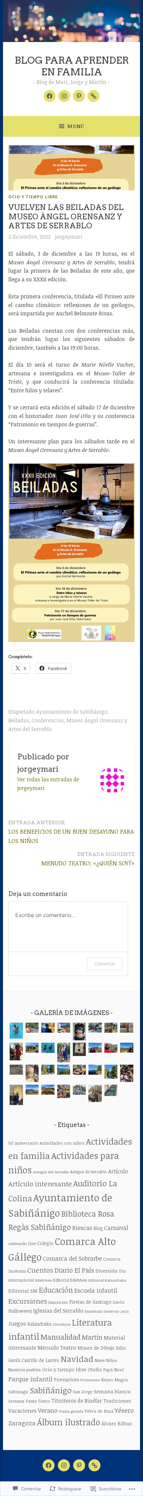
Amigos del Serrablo (51, 1171)
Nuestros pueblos (24, 1370)
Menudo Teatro (57, 1347)
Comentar (104, 963)
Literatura (62, 1324)
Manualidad (60, 1337)
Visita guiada (71, 1411)
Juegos (17, 1323)
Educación (56, 1290)
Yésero (124, 1410)
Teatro (44, 1401)
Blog (98, 1228)
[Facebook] (49, 96)
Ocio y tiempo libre (33, 197)
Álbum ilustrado (68, 1422)
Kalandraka (39, 1324)
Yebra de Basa (99, 1411)
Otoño (95, 1369)
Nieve (100, 1360)
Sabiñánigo (51, 1390)
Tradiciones (117, 1400)
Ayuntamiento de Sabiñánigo (71, 711)
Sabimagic (18, 1392)
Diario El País (74, 1270)
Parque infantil (30, 1379)
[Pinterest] (78, 96)
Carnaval (116, 1228)
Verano (48, 1410)
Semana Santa (22, 1401)
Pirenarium (66, 1379)
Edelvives (43, 1280)
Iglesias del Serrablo (58, 1310)
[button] (16, 1032)
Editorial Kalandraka (107, 1280)
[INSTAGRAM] (64, 1465)
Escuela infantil (95, 1290)
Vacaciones (22, 1410)
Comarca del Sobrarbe (72, 1258)
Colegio (45, 1243)
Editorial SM (23, 1290)
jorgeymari (68, 236)
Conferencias (48, 720)
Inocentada (93, 1311)
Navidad (77, 1358)
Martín (92, 1337)
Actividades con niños (62, 1143)
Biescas (82, 1228)
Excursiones (27, 1301)
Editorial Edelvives (70, 1280)
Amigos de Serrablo (88, 1172)
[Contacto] (93, 96)
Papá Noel (113, 1370)
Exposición (58, 1302)
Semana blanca (112, 1391)
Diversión (106, 1270)
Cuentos (40, 1270)
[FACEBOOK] (48, 1465)
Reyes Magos (114, 1380)
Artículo (118, 1171)
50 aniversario (23, 1143)
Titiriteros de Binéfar (77, 1400)
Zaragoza (22, 1423)
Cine (32, 1243)
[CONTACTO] (94, 1465)
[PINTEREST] (79, 1465)
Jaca (124, 1311)
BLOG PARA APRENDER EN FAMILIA (72, 66)
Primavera (90, 1379)
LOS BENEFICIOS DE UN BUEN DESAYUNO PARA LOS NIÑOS (71, 832)
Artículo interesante (40, 1183)
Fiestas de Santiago (90, 1302)
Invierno (111, 1311)
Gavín (118, 1302)
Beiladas (18, 720)
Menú (75, 126)
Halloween (20, 1311)
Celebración (17, 1243)
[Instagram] (64, 96)
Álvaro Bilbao (116, 1423)
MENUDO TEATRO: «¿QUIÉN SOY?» (88, 859)
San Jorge (82, 1392)
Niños (111, 1360)
